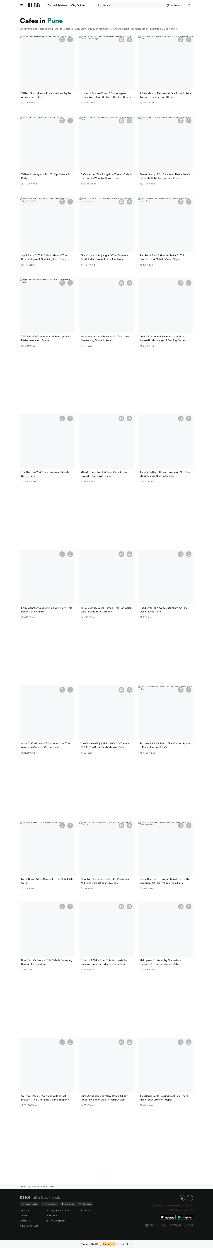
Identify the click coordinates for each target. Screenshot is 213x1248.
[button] (174, 5)
